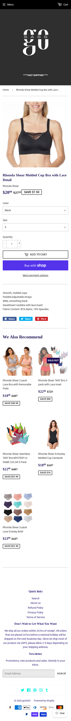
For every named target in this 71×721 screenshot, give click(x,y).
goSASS (26, 700)
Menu (10, 4)
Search (36, 598)
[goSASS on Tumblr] (47, 690)
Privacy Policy (35, 612)
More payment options (35, 275)
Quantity (8, 237)
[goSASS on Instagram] (41, 690)
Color (6, 203)
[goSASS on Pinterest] (35, 690)
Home (6, 89)
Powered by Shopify (44, 700)
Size (5, 220)
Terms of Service (35, 617)
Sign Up (61, 673)
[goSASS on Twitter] (22, 690)
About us (35, 603)
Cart (65, 4)
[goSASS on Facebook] (29, 690)
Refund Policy (35, 607)
